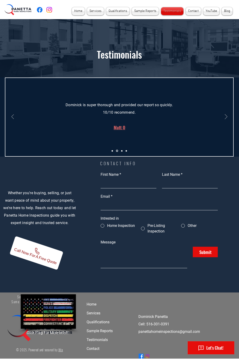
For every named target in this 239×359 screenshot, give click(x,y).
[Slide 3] (122, 150)
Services (93, 313)
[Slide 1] (112, 150)
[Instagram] (49, 10)
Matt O (119, 127)
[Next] (226, 117)
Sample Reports (100, 331)
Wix (60, 349)
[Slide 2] (117, 151)
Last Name (172, 174)
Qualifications (98, 322)
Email (106, 196)
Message (108, 242)
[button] (95, 11)
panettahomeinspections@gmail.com (169, 331)
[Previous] (12, 117)
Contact (93, 348)
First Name (111, 174)
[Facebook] (39, 10)
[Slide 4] (126, 150)
